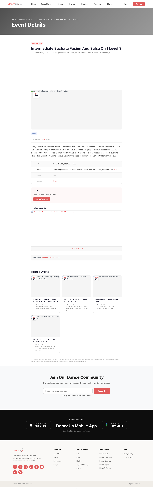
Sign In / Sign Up (42, 199)
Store (109, 4)
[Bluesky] (20, 472)
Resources (57, 461)
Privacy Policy (128, 454)
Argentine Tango (82, 464)
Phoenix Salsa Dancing (51, 257)
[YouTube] (42, 467)
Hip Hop (79, 461)
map (115, 170)
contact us (82, 361)
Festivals (97, 4)
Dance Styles (46, 4)
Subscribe (102, 391)
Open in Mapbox (77, 249)
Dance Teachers (105, 457)
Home (33, 4)
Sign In (126, 4)
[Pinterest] (36, 467)
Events (61, 4)
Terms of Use (128, 457)
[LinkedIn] (31, 467)
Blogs (56, 464)
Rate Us (139, 4)
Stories (72, 4)
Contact (56, 457)
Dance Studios (104, 454)
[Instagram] (26, 467)
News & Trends (105, 468)
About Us (57, 454)
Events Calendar (105, 461)
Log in (43, 139)
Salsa (30, 19)
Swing (78, 468)
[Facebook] (15, 467)
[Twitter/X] (20, 467)
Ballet (78, 457)
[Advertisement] (76, 71)
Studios (84, 4)
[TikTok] (15, 472)
